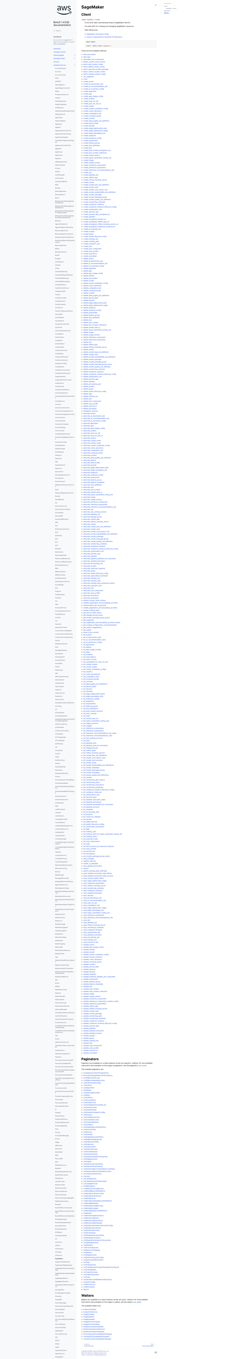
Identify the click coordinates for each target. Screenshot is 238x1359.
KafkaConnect (60, 760)
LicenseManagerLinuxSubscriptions (64, 843)
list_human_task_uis (90, 718)
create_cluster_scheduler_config (95, 108)
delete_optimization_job (92, 376)
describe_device (89, 460)
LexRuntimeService (61, 829)
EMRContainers (60, 572)
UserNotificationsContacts (64, 1019)
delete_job (87, 342)
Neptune (58, 993)
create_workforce (90, 254)
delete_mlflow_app (90, 345)
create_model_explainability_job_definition (99, 192)
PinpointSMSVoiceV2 (62, 1122)
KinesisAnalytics (60, 796)
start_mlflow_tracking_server (94, 886)
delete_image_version (91, 335)
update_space (88, 1038)
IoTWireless (59, 744)
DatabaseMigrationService (64, 493)
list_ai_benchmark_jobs (92, 637)
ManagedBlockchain (62, 878)
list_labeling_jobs (89, 743)
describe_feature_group (92, 480)
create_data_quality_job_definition (96, 121)
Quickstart (57, 49)
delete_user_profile (90, 404)
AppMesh (58, 149)
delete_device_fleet (90, 298)
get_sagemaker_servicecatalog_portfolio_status (101, 622)
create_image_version (91, 163)
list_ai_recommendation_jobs (94, 640)
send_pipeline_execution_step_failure (97, 873)
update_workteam (90, 1053)
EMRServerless (60, 575)
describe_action (89, 413)
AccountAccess (60, 75)
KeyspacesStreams (61, 773)
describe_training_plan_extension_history (99, 583)
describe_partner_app (91, 554)
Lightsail (58, 852)
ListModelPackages (90, 1208)
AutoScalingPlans (61, 181)
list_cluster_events (90, 664)
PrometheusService (62, 94)
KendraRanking (60, 767)
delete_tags (87, 394)
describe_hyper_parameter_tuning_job (98, 495)
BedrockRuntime (60, 245)
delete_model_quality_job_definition (97, 367)
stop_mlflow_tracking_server (94, 925)
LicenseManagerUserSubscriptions (64, 848)
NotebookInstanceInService (94, 1329)
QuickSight (59, 1152)
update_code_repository (92, 959)
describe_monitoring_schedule (95, 544)
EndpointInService (90, 1312)
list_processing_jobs (91, 812)
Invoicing (58, 706)
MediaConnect (60, 914)
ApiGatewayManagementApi (64, 111)
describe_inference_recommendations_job (99, 507)
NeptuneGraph (60, 996)
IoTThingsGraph (60, 737)
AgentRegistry (60, 85)
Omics (57, 1039)
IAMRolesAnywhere (61, 1201)
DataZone (58, 458)
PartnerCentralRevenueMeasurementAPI (64, 1071)
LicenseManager (60, 839)
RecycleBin (59, 1158)
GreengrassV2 (60, 657)
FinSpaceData (60, 594)
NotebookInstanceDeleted (93, 1327)
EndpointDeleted (89, 1309)
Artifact (57, 168)
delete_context (89, 293)
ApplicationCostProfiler (63, 145)
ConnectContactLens (62, 408)
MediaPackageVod (61, 927)
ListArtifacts (88, 1097)
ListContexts (88, 1125)
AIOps (57, 91)
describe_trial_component (93, 590)
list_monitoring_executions (93, 785)
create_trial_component (92, 249)
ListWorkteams (89, 1287)
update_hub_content (91, 989)
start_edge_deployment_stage (94, 881)
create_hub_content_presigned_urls (97, 150)
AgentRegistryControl (62, 88)
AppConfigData (60, 121)
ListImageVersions (90, 1159)
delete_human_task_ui (91, 327)
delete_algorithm (89, 268)
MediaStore (59, 934)
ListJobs (86, 1176)
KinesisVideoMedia (61, 783)
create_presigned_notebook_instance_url (99, 227)
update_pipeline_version (92, 1033)
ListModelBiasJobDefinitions (94, 1191)
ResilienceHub (60, 1185)
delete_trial (87, 399)
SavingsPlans (59, 1290)
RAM (56, 1155)
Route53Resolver (61, 1229)
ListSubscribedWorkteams (93, 1260)
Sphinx (90, 1353)
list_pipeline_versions (91, 807)
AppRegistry (59, 1331)
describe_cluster (89, 438)
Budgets (58, 258)
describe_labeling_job (91, 514)
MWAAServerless (61, 990)
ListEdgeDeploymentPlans (93, 1137)
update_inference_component (94, 999)
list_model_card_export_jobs (94, 758)
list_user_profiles (89, 849)
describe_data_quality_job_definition (97, 458)
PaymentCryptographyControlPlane (64, 1079)
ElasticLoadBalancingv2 (63, 562)
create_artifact (89, 99)
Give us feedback (59, 44)
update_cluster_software (92, 957)
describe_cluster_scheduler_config (96, 445)
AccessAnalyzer (60, 68)
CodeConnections (61, 350)
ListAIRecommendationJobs (94, 1080)
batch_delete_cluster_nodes (94, 67)
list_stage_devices (90, 822)
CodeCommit (59, 347)
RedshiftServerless (61, 1175)
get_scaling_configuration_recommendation (100, 625)
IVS (56, 747)
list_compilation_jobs (91, 677)
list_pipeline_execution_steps (94, 800)
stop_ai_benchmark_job (92, 898)
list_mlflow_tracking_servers (94, 753)
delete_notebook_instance (93, 372)
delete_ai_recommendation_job (95, 263)
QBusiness (58, 1145)
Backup (57, 188)
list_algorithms (88, 645)
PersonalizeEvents (61, 1103)
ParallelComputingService (64, 1096)
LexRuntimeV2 (60, 836)
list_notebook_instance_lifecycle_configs (98, 790)
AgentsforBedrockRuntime (64, 227)
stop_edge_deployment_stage (94, 908)
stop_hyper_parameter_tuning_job (96, 913)
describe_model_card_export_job (96, 531)
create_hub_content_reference (95, 153)
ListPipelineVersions (90, 1243)
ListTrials (86, 1277)
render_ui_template (90, 863)
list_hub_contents (90, 713)
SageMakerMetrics (61, 1278)
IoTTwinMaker (60, 740)
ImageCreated (88, 1314)
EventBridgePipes (61, 1126)
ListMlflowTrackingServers (93, 1188)
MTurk (57, 983)
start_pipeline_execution (92, 893)
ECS (56, 539)
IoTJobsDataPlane (61, 716)
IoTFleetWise (59, 727)
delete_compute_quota (92, 290)
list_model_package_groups (94, 770)
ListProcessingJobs (90, 1247)
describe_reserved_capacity (94, 568)
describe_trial (88, 588)
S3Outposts (59, 1249)
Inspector (58, 690)
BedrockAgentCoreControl (64, 234)
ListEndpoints (88, 1144)
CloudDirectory (60, 301)
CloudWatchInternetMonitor (64, 703)
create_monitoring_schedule (94, 202)
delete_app (87, 271)
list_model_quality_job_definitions (96, 775)
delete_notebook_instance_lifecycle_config (99, 374)
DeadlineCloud (60, 465)
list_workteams (89, 854)
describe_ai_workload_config (94, 421)
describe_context (90, 455)
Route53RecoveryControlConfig (64, 1212)
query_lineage (88, 859)
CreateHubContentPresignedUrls (96, 1073)
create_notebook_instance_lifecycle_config (99, 207)
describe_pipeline (90, 556)
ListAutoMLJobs (89, 1102)
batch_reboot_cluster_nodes (94, 72)
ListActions (87, 1085)
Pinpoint (58, 1113)
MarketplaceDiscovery (63, 896)
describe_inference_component (95, 502)
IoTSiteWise (59, 734)
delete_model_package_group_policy (97, 364)
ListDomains (88, 1134)
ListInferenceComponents (93, 1164)
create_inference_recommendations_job (98, 170)
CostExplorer (59, 262)
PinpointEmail (59, 1116)
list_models (87, 777)
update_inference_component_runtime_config (100, 1001)
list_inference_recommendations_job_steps (99, 733)
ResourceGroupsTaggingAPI (64, 1198)
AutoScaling (59, 178)
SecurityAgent (60, 1309)
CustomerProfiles (61, 442)
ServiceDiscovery (61, 1334)
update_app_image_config (93, 947)
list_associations (89, 657)
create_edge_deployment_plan (95, 128)
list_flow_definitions (90, 709)
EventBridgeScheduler (62, 1293)
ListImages (87, 1161)
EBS (56, 522)
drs (56, 503)
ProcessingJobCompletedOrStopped (97, 1334)
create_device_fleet (90, 123)
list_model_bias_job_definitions (95, 755)
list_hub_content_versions (93, 711)
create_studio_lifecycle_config (94, 236)
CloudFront (59, 308)
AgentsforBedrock (61, 224)
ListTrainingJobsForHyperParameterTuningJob (101, 1267)
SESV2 (57, 1340)
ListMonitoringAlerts (91, 1218)
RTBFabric (58, 1232)
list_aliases (87, 647)
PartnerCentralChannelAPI (64, 1067)
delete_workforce (90, 406)
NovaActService (60, 1022)
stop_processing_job (91, 937)
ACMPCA (58, 81)
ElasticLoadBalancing (62, 558)
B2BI (56, 185)
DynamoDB (59, 516)
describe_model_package (93, 536)
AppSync (58, 158)
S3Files (57, 1245)
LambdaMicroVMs (61, 819)
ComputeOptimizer (61, 393)
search (86, 868)
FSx (56, 621)
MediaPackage (60, 924)
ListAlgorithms (88, 1088)
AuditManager (60, 175)
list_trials (86, 844)
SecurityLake (59, 1316)
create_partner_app (91, 212)
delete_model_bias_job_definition (96, 352)
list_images (87, 726)
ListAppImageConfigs (91, 1093)
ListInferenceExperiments (93, 1166)
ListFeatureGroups (90, 1149)
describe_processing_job (93, 563)
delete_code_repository (92, 286)
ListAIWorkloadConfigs (92, 1083)
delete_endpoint (89, 308)
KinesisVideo (59, 803)
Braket (57, 255)
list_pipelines (88, 809)
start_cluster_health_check (93, 878)
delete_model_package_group (95, 362)
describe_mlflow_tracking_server (96, 522)
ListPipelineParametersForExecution (97, 1240)
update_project (89, 1036)
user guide (142, 1065)
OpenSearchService (62, 1042)
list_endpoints (88, 701)
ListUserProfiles (89, 1282)
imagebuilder (59, 683)
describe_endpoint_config (93, 475)
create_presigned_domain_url (94, 219)
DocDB (57, 496)
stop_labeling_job (90, 922)
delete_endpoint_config (92, 310)
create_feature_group (91, 143)
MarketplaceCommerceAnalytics (64, 910)
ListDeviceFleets (89, 1129)
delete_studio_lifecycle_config (94, 391)
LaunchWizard (60, 822)
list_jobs (86, 740)
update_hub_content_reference (95, 991)
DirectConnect (60, 481)
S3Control (58, 1242)
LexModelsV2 (59, 832)
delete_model (88, 349)
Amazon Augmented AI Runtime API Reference (104, 37)
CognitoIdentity (60, 376)
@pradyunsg (98, 1353)
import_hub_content (91, 632)
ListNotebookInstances (92, 1228)
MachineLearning (61, 868)
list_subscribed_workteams (93, 827)
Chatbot (58, 265)
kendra (57, 763)
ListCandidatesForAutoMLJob (94, 1105)
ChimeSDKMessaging (62, 281)
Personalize (59, 1099)
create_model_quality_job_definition (97, 199)
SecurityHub (59, 1313)
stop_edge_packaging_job (93, 910)
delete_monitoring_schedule (94, 369)
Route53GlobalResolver (63, 1222)
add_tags (86, 57)
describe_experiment (91, 477)
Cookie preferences (100, 1355)
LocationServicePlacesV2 (64, 634)
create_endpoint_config (92, 138)
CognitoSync (59, 383)
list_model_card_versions (93, 760)
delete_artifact (88, 276)
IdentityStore (59, 680)
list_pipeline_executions (92, 802)
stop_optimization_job (91, 932)
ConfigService (60, 401)
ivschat (57, 754)
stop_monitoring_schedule (93, 927)
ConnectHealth (60, 421)
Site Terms (90, 1355)
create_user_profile (90, 251)
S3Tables (58, 1252)
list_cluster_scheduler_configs (94, 669)
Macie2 (57, 872)
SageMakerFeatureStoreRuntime (64, 1269)
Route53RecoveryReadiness (64, 1216)
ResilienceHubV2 (61, 1188)
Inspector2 (58, 696)
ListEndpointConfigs (91, 1142)
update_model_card (91, 1011)
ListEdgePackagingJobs (92, 1139)
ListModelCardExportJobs (93, 1193)
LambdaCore (59, 816)
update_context (89, 964)
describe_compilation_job (93, 450)
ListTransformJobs (90, 1272)
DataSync (58, 455)
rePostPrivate (60, 1181)
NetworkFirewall (60, 1003)
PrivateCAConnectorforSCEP (64, 1092)
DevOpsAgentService (62, 475)
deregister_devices (90, 411)
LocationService (60, 855)
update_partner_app (91, 1026)
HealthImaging (60, 944)
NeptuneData (59, 999)
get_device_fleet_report (92, 613)
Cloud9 (57, 294)
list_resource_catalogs (91, 817)
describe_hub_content (91, 490)
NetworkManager (61, 1009)
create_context (89, 118)
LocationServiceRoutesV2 (64, 637)
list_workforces (89, 851)
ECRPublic (58, 535)
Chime (57, 268)
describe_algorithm (90, 423)
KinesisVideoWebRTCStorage (64, 792)
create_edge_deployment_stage (95, 131)
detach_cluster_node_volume (94, 600)
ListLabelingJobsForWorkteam (95, 1181)
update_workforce (90, 1050)
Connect (58, 404)
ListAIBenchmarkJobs (91, 1078)
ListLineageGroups (90, 1184)
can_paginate (88, 77)
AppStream (59, 155)
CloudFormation (60, 304)
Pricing (57, 1132)
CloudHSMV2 (59, 317)
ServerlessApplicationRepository (65, 1320)
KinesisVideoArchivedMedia (64, 780)
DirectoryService (61, 506)
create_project (89, 231)
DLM (56, 490)
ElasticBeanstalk (60, 555)
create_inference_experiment (94, 167)
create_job (87, 172)
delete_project (88, 386)
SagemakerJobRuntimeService (64, 1285)
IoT (56, 709)
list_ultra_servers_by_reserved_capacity (98, 846)
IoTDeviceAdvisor (61, 724)
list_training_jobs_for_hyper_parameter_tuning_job (102, 834)
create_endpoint (89, 136)
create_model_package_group (95, 197)
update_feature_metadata (93, 984)
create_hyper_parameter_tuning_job (97, 158)
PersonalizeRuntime (62, 1106)
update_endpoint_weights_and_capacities (99, 977)
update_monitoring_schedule (94, 1018)
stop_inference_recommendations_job (98, 918)
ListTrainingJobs (89, 1265)
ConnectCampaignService (64, 411)
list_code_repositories (91, 674)
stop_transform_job (90, 942)
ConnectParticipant (62, 424)
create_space (88, 234)
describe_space (89, 571)
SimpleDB (58, 1299)
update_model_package (92, 1013)
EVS (56, 588)
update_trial (87, 1043)
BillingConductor (60, 252)
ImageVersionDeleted (91, 1324)
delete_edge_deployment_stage (95, 305)
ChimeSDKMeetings (62, 278)
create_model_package (92, 195)
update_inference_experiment (94, 1004)
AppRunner (59, 152)
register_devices (89, 861)
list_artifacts (88, 654)
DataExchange (60, 449)
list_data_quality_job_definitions (95, 684)
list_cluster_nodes (90, 667)
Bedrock (58, 221)
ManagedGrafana (61, 650)
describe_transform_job (92, 586)
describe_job (88, 509)
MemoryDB (59, 947)
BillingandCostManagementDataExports (64, 207)
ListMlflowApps (89, 1186)
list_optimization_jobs (91, 795)
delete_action (88, 259)
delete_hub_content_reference (95, 325)
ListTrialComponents (91, 1275)
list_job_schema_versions (93, 738)
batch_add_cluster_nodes (93, 64)
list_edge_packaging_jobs (93, 696)
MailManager (59, 875)
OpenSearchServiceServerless (65, 1046)
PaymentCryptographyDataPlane (65, 1084)
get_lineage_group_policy (93, 615)
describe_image (89, 497)
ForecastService (60, 608)
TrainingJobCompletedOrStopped (96, 1336)
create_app (87, 94)
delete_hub (87, 320)
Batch (57, 198)
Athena (57, 171)
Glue (56, 647)
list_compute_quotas (91, 679)
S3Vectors (58, 1255)
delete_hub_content (90, 322)
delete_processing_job (92, 384)
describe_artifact (89, 431)
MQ (56, 980)
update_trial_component (92, 1045)
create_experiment (90, 140)
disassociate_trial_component (94, 605)
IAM (56, 673)
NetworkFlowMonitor (62, 1006)
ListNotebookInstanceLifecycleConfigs (98, 1225)
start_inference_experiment (93, 883)
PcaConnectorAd (61, 1088)
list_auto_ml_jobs (90, 659)
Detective (58, 468)
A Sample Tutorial (59, 52)
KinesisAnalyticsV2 (61, 799)
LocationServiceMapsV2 (63, 631)
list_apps (86, 652)
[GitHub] (156, 1353)
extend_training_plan (91, 610)
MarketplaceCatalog (62, 888)
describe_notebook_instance (94, 546)
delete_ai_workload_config (93, 266)
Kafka (57, 757)
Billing (57, 249)
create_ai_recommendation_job (95, 86)
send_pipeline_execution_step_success (98, 876)
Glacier (57, 640)
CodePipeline (59, 367)
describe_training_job (91, 578)
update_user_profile (91, 1048)
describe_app (88, 426)
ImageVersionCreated (91, 1322)
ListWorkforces (89, 1284)
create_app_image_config (93, 96)
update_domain (89, 972)
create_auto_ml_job (90, 101)
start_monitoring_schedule (93, 888)
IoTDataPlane (59, 713)
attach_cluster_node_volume (94, 62)
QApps (57, 1142)
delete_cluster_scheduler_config (95, 283)
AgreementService (61, 885)
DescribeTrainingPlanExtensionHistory (98, 1075)
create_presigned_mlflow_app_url (96, 222)
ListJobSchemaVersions (92, 1174)
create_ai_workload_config (93, 89)
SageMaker (59, 1258)
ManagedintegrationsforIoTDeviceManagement (65, 720)
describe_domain (89, 465)
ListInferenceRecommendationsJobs (97, 1171)
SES (56, 1337)
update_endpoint (89, 974)
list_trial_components (91, 841)
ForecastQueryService (62, 611)
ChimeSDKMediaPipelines (64, 275)
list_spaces (87, 819)
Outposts (58, 1057)
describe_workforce (91, 595)
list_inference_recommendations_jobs (97, 736)
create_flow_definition (91, 145)
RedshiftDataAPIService (63, 1172)
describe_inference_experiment (95, 504)
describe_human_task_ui (92, 492)
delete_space (88, 389)
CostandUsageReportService (64, 438)
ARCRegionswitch (61, 162)
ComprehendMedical (62, 390)
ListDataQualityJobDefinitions (94, 1127)
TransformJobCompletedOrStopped (97, 1339)
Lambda (58, 812)
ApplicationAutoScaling (63, 134)
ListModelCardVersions (92, 1196)
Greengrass (59, 654)
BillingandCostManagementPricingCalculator (64, 211)
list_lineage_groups (90, 748)
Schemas (58, 1296)
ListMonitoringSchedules (92, 1223)
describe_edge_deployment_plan (96, 468)
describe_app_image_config (94, 428)
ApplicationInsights (61, 137)
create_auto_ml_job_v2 (92, 104)
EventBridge (59, 585)
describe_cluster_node (92, 443)
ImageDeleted (88, 1317)
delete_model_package (92, 359)
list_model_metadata (91, 768)
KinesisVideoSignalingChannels (64, 787)
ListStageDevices (90, 1255)
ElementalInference (61, 565)
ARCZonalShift (60, 165)
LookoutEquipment (61, 862)
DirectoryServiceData (62, 509)
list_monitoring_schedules (93, 787)
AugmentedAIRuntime (62, 1262)
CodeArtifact (59, 337)
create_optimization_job (92, 209)
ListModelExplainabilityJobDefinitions (97, 1201)
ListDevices (87, 1132)
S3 (56, 1239)
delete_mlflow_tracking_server (95, 347)
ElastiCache (59, 552)
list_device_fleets (89, 686)
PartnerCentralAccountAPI (64, 1060)
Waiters (166, 13)
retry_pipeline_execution (92, 866)
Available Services (59, 65)
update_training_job (91, 1041)
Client (166, 6)
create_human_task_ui (91, 155)
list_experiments (89, 704)
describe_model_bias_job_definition (97, 527)
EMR (56, 568)
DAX (56, 462)
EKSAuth (58, 549)
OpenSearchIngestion (62, 1054)
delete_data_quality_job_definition (96, 295)
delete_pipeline (89, 381)
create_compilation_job (92, 113)
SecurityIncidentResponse (64, 1306)
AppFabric (58, 124)
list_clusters (87, 672)
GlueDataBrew (60, 445)
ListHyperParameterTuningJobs (95, 1157)
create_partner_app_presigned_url (96, 214)
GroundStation (60, 660)
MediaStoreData (60, 937)
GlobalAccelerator (61, 644)
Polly (56, 1129)
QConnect (58, 1149)
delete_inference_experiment (94, 340)
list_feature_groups (90, 706)
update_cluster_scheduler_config (95, 954)
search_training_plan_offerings (95, 871)
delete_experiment (90, 313)
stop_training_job (90, 940)
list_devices (87, 689)
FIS (56, 601)
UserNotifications (61, 1016)
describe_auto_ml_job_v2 (93, 436)
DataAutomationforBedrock (64, 237)
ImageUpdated (89, 1319)
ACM (56, 78)
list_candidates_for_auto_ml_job (95, 662)
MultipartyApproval (61, 977)
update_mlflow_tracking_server (95, 1009)
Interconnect (59, 699)
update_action (88, 945)
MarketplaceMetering (62, 950)
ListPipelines (88, 1245)
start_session (88, 895)
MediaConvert (60, 917)
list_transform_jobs (90, 839)
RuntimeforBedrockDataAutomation (65, 241)
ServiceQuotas (60, 1324)
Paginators (167, 10)
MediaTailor (59, 940)
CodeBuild (58, 340)
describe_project (89, 566)
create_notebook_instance (93, 204)
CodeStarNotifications (62, 373)
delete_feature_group (91, 315)
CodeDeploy (59, 353)
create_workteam (90, 256)
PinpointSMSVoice (61, 1119)
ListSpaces (87, 1252)
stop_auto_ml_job (90, 903)
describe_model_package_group (96, 539)
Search (86, 1289)
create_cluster (88, 106)
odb (56, 1035)
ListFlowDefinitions (90, 1152)
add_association (89, 54)
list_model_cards (89, 763)
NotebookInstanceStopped (93, 1332)
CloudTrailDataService (63, 331)
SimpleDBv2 (59, 1357)
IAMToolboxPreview (62, 676)
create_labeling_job (90, 175)
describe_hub (88, 487)
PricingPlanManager (62, 1135)
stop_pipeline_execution (92, 935)
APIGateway (59, 108)
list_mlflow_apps (89, 750)
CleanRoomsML (60, 291)
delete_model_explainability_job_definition (99, 357)
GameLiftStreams (61, 627)
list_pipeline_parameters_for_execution (98, 804)
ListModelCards (89, 1198)
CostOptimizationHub (62, 434)
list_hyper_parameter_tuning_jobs (96, 721)
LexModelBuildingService (64, 826)
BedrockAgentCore (61, 230)
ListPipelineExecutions (91, 1238)
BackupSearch (60, 194)
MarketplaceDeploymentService (64, 892)
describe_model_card (91, 529)
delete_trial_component (92, 401)
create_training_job (90, 239)
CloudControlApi (60, 298)
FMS (56, 604)
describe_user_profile (91, 593)
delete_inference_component (94, 337)
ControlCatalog (60, 427)
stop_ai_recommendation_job (94, 900)
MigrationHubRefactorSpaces (65, 961)
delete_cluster (88, 281)
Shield (57, 1344)
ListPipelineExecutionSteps (93, 1235)
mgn (56, 957)
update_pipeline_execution (93, 1031)
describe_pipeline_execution (94, 561)
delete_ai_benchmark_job (93, 261)
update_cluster (89, 952)
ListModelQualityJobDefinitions (95, 1211)
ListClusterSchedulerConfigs (94, 1112)
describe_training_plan (92, 581)
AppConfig (58, 117)
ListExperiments (89, 1147)
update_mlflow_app (90, 1006)
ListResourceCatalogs (91, 1250)
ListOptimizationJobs (91, 1230)
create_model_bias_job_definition (96, 185)
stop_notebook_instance (92, 930)
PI (55, 1109)
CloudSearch (59, 321)
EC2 (56, 526)
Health (57, 667)
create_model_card (90, 187)
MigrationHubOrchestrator (64, 968)
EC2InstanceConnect (62, 529)
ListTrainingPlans (89, 1270)
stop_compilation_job (91, 905)
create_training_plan (91, 241)
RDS (56, 1162)
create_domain (89, 126)
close (85, 79)
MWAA (57, 986)
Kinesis (57, 776)
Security (56, 62)
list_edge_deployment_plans (94, 694)
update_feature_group (91, 982)
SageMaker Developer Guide (98, 34)
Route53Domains (61, 1219)
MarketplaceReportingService (65, 905)
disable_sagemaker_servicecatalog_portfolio (100, 603)
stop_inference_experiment (93, 915)
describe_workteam (90, 598)
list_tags (86, 829)
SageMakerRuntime (61, 1281)
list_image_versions (90, 723)
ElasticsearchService (62, 581)
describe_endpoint (90, 472)
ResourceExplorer (61, 1191)
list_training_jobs (89, 832)
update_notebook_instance (93, 1021)
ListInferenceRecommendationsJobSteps (99, 1169)
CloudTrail (58, 327)
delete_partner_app (90, 379)
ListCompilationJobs (91, 1120)
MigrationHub (59, 953)
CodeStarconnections (62, 370)
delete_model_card (90, 354)
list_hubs (86, 716)
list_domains (88, 691)
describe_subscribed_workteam (95, 576)
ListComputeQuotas (91, 1122)
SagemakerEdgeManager (63, 1265)
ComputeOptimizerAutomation (65, 397)
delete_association (90, 278)
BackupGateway (60, 191)
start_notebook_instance (92, 890)
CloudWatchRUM (61, 1235)
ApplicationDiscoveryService (64, 485)
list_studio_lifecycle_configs (93, 824)
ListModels (87, 1213)
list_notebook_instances (92, 792)
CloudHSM (58, 314)
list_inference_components (93, 728)
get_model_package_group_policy (96, 618)
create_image (88, 160)
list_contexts (88, 681)
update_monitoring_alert (92, 1016)
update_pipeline (89, 1028)
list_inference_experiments (93, 731)
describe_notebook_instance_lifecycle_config (100, 549)
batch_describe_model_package (95, 69)
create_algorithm (89, 91)
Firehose (58, 598)
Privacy (83, 1355)
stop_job (86, 920)
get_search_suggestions (92, 627)
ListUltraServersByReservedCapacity (97, 1279)
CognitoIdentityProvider (63, 380)
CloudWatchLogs (61, 858)
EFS (56, 542)
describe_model (89, 524)
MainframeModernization (63, 865)
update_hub (87, 986)
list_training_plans (90, 836)
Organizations (60, 1050)
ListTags (86, 1262)
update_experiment (90, 979)
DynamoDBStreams (61, 519)
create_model (88, 182)
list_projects (88, 814)
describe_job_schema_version (94, 512)
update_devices (89, 969)
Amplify (57, 98)
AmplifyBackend (60, 101)
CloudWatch (59, 334)
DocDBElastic (59, 499)
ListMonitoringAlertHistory (93, 1216)
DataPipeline (59, 452)
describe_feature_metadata (93, 482)
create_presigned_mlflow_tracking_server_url (100, 224)
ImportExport (59, 686)
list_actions (87, 635)
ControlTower (59, 431)
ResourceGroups (60, 1195)
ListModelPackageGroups (93, 1206)
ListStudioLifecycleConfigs (93, 1257)
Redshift (58, 1168)
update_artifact (89, 949)
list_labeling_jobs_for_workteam (95, 745)
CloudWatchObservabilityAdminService (65, 1031)
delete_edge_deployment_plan (95, 303)
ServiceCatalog (60, 1327)
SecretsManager (60, 1303)
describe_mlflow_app (91, 519)
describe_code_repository (93, 448)
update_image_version (91, 996)
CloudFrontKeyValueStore (64, 311)
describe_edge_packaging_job (95, 470)
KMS (56, 806)
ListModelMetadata (90, 1203)
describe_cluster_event (92, 441)
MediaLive (58, 921)
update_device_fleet (91, 967)
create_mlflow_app (90, 177)
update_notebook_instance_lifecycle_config (100, 1023)
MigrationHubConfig (62, 965)
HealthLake (59, 670)
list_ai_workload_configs (92, 642)
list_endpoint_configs (91, 699)
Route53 (58, 1204)
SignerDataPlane (61, 1350)
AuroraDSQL (59, 513)
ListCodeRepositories (91, 1117)
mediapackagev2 (61, 931)
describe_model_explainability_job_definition (100, 534)
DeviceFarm (59, 472)
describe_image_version (92, 499)
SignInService (60, 1354)
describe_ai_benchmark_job (94, 416)
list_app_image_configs (92, 650)
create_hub (87, 148)
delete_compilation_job (92, 288)
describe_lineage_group (92, 517)
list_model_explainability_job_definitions (98, 765)
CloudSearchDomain (62, 324)
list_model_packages (91, 772)
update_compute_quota (92, 962)
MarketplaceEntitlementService (65, 900)
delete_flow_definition (91, 318)
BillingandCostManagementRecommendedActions (64, 216)
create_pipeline (89, 217)
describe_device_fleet (91, 463)
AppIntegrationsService (63, 130)
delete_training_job (90, 396)
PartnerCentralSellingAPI (63, 1075)
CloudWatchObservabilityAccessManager (64, 1026)
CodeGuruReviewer (61, 357)
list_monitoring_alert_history (94, 780)
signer (57, 1347)
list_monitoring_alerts (91, 782)
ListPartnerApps (89, 1233)
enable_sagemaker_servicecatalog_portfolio (100, 608)
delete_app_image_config (93, 273)
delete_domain (88, 300)
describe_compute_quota (93, 453)
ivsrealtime (59, 750)
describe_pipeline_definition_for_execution (99, 558)
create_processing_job (92, 229)
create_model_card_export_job (95, 190)
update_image (88, 994)
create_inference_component (94, 165)
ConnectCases (60, 417)
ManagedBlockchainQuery (64, 881)
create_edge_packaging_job (94, 133)
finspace (58, 591)
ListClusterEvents (90, 1107)
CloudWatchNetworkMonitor (65, 1013)
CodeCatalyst (60, 344)
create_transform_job (91, 244)
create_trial (87, 246)
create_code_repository (92, 111)
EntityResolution (60, 578)
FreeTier (58, 617)
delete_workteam (90, 409)
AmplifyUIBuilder (60, 104)
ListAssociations (89, 1100)
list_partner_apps (90, 797)
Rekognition (59, 1178)
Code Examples (58, 55)
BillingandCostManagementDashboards (64, 202)
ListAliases (87, 1090)
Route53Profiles (60, 1226)
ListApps (86, 1095)
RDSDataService (60, 1165)
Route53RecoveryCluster (63, 1208)
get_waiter (87, 630)
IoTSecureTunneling (62, 731)
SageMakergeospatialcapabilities (65, 1274)
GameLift (58, 624)
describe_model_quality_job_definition (98, 541)
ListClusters (87, 1115)
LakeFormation (60, 809)
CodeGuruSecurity (61, 360)
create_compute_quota (92, 116)
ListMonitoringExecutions (93, 1220)
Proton (57, 1139)
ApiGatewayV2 (60, 114)
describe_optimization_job (93, 551)
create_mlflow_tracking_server (95, 180)
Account (58, 71)
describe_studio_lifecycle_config (95, 573)
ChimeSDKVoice (60, 285)
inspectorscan (60, 693)
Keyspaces (58, 770)
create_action (88, 81)
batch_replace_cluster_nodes (94, 74)
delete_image (88, 332)
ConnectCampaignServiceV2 (65, 414)
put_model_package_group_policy (96, 856)
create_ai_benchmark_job (93, 84)
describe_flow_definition (92, 485)
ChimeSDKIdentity (61, 271)
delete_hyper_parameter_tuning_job (97, 330)
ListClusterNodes (90, 1110)
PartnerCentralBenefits (63, 1063)
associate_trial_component (93, 59)
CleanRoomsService (62, 288)
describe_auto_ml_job (91, 433)
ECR (56, 532)
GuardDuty (59, 663)
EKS (56, 545)
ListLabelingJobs (89, 1179)
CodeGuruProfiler (61, 363)
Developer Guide (59, 58)
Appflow (58, 127)
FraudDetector (60, 614)
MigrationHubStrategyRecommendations (64, 972)
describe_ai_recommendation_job (96, 418)
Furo (105, 1353)
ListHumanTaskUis (90, 1154)
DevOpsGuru (59, 478)
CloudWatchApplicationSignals (64, 141)
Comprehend (59, 386)
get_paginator (88, 620)
